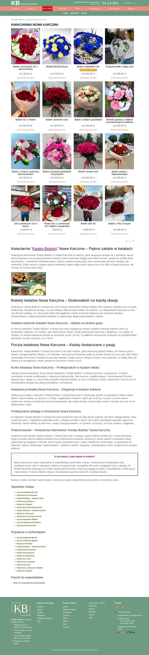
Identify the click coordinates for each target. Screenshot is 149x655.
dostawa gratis (25, 78)
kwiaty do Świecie (24, 504)
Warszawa (93, 606)
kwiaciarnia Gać (23, 565)
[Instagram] (123, 607)
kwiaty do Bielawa (24, 544)
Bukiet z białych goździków (88, 119)
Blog (84, 13)
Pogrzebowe (114, 9)
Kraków (92, 609)
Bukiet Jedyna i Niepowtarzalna (119, 172)
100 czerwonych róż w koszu (25, 224)
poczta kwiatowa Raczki (27, 492)
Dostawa (40, 607)
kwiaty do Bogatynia (26, 556)
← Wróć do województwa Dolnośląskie (28, 583)
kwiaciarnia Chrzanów (26, 525)
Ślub (64, 624)
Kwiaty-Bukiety (44, 248)
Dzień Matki (47, 9)
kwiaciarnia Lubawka (26, 562)
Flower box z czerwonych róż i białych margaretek (57, 224)
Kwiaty (15, 9)
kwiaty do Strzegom (25, 513)
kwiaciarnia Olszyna (25, 501)
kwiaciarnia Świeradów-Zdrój (29, 507)
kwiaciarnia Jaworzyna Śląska (30, 568)
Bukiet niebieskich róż (88, 66)
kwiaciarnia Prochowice (27, 495)
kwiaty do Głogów (24, 571)
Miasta (131, 9)
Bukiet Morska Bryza (57, 66)
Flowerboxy (67, 612)
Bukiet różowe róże (88, 171)
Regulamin (41, 615)
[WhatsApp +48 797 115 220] (128, 607)
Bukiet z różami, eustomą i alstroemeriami (25, 172)
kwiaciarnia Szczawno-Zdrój (29, 516)
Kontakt (75, 13)
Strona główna (19, 20)
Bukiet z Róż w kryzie (119, 223)
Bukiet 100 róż (88, 223)
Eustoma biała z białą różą (119, 66)
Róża (65, 618)
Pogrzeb (66, 627)
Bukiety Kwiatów (69, 609)
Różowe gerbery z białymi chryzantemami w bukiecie (119, 120)
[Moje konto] (118, 3)
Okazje (30, 9)
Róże (78, 9)
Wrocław (92, 612)
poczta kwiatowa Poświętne (29, 522)
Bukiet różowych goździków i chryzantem (57, 172)
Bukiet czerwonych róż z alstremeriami (25, 67)
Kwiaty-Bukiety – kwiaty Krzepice (31, 510)
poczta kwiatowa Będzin (27, 541)
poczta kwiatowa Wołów (27, 519)
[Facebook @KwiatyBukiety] (117, 607)
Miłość (65, 621)
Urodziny (66, 615)
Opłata (39, 609)
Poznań (92, 615)
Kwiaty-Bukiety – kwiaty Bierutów (31, 547)
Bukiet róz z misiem (25, 119)
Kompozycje (94, 9)
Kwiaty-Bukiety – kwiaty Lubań (30, 498)
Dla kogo (62, 9)
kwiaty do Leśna (24, 559)
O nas (65, 13)
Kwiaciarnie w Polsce (97, 603)
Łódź (91, 618)
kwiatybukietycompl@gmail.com (130, 615)
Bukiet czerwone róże (57, 119)
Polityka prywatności (45, 618)
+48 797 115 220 (124, 612)
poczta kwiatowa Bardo (27, 538)
